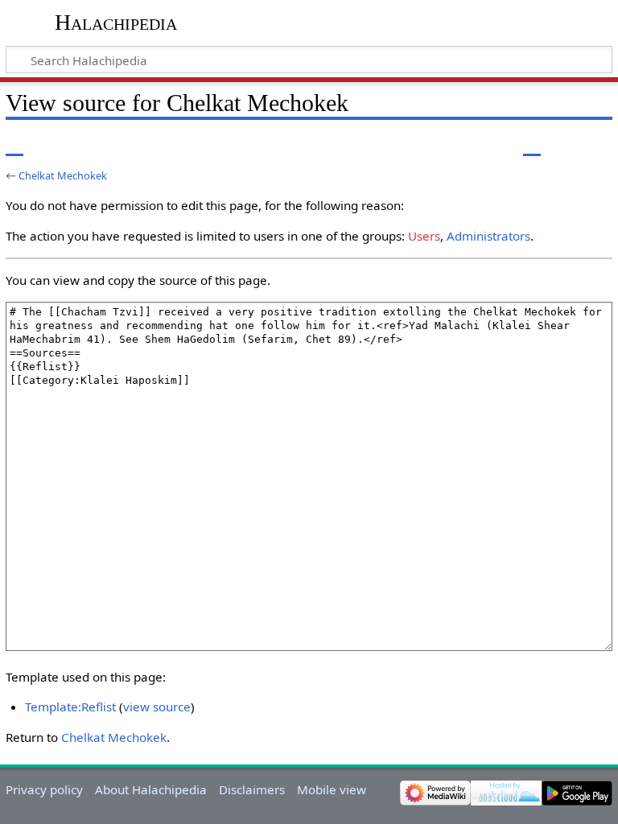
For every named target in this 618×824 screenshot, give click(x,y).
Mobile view (331, 789)
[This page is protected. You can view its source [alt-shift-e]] (532, 144)
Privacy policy (44, 789)
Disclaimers (252, 789)
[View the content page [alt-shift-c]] (14, 144)
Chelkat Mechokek (63, 175)
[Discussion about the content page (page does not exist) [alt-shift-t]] (51, 144)
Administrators (488, 236)
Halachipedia (116, 22)
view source (157, 706)
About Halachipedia (151, 789)
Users (424, 236)
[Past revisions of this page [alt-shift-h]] (562, 144)
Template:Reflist (70, 706)
